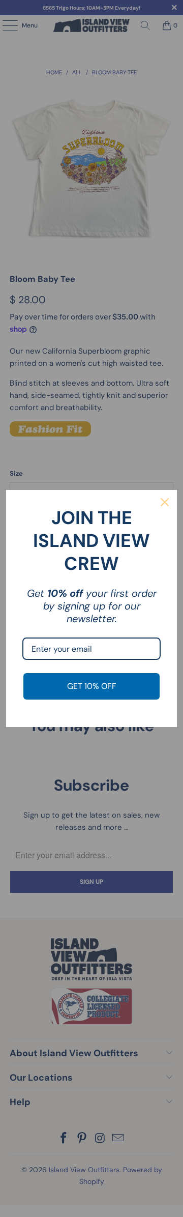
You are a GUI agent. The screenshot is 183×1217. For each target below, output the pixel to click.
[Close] (164, 502)
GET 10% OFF (91, 686)
